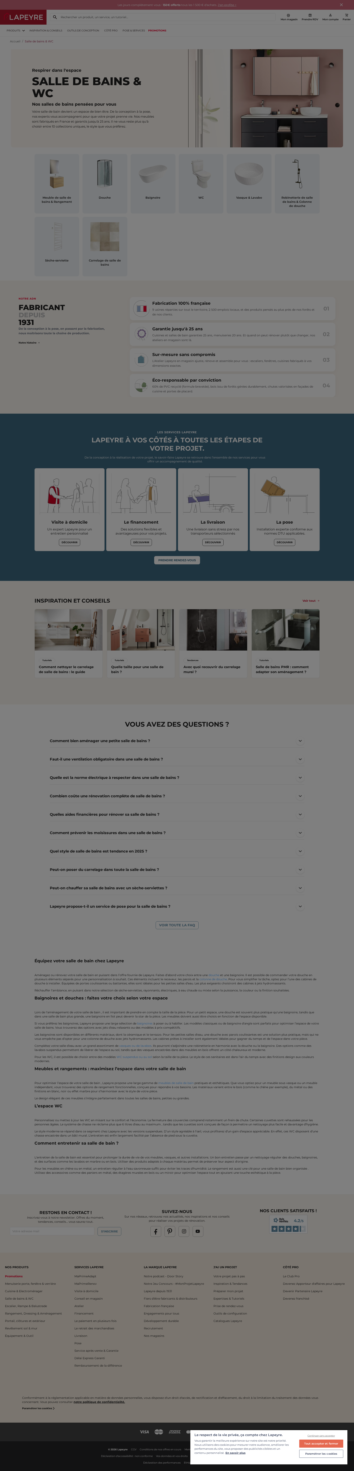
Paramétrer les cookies (321, 1453)
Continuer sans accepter (321, 1435)
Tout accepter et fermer (321, 1443)
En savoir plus (235, 1452)
